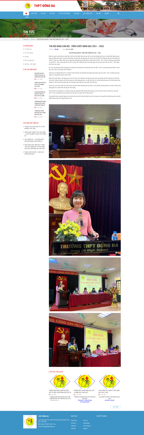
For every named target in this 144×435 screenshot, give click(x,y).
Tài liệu (98, 13)
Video (27, 17)
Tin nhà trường (28, 53)
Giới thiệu (34, 13)
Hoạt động (86, 423)
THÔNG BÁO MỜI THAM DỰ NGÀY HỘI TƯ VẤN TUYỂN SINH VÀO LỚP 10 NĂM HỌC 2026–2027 (40, 104)
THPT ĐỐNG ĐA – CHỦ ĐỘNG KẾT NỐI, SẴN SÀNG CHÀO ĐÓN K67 (34, 140)
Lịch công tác (87, 13)
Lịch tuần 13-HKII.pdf (109, 400)
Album (107, 13)
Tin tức (43, 13)
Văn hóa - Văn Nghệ (30, 64)
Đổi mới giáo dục (29, 60)
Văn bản (76, 13)
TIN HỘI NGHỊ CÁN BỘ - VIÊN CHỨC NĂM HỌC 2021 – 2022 (52, 39)
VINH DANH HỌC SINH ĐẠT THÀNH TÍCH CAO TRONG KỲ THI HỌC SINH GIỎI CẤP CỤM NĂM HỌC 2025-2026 (34, 146)
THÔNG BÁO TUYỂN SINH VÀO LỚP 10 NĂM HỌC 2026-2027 (39, 112)
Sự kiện (26, 56)
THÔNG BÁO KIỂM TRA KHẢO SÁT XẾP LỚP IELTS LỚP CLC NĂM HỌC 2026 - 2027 (39, 94)
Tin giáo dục (28, 49)
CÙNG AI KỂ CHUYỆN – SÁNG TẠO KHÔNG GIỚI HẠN (34, 153)
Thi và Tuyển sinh (64, 13)
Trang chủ (26, 13)
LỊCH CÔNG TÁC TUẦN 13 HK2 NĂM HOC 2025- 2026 (109, 391)
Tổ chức (52, 13)
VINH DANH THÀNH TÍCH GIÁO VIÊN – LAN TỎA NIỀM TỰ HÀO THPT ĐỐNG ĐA (35, 134)
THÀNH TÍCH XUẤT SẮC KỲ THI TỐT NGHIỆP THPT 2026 (40, 84)
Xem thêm (116, 407)
